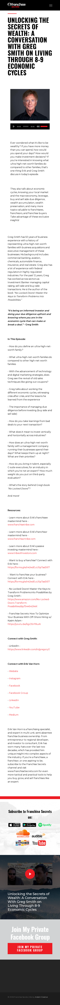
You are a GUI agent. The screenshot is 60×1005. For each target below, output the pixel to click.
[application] (30, 126)
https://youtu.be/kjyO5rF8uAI (24, 624)
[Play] (14, 126)
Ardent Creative (41, 997)
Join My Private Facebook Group (30, 948)
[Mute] (38, 126)
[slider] (44, 126)
